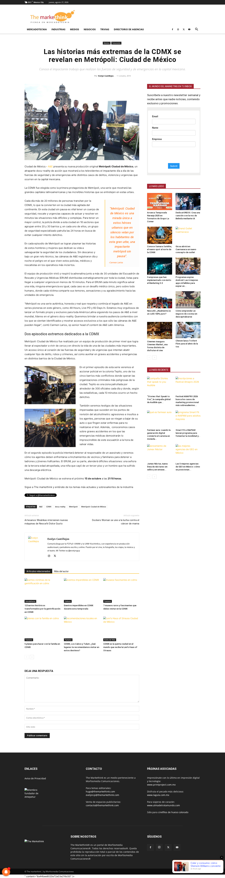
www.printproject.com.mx (161, 784)
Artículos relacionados (38, 571)
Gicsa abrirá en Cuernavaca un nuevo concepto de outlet (186, 249)
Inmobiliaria (30, 601)
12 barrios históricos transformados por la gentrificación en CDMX (42, 608)
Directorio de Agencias (129, 29)
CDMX (48, 506)
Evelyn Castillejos (105, 76)
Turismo (107, 601)
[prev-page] (27, 657)
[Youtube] (189, 29)
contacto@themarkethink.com (102, 805)
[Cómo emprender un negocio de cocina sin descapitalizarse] (188, 299)
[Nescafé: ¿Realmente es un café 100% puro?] (159, 299)
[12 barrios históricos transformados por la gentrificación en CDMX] (42, 590)
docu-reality (60, 506)
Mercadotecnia (37, 29)
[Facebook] (172, 29)
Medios (74, 29)
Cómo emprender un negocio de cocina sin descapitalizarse (186, 314)
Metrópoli (73, 506)
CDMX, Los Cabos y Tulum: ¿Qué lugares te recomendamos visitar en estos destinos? (81, 647)
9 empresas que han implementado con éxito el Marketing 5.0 (159, 280)
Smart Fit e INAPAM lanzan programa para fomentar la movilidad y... (188, 433)
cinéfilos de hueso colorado (173, 812)
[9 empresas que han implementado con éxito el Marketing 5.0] (159, 266)
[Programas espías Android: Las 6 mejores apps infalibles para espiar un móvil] (188, 266)
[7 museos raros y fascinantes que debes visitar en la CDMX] (121, 590)
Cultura (68, 601)
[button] (196, 29)
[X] (183, 29)
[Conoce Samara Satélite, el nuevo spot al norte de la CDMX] (159, 235)
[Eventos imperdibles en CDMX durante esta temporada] (82, 590)
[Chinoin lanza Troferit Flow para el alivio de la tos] (188, 330)
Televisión (116, 43)
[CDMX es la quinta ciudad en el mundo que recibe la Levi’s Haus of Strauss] (121, 629)
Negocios (90, 29)
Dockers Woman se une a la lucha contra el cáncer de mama (115, 522)
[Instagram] (178, 29)
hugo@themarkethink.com (100, 791)
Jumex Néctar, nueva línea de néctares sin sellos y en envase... (157, 466)
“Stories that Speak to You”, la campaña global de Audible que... (158, 399)
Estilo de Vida (109, 640)
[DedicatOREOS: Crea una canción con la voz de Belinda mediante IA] (188, 201)
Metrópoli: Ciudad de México (93, 506)
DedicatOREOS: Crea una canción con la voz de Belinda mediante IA (188, 215)
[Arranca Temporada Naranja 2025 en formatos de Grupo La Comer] (159, 201)
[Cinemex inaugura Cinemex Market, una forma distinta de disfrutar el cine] (159, 330)
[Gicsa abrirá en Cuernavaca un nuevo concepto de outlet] (188, 235)
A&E (50, 166)
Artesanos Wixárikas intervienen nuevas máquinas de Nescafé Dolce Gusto (46, 522)
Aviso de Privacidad (35, 778)
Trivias (104, 29)
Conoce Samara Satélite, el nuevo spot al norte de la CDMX (159, 249)
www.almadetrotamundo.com (163, 805)
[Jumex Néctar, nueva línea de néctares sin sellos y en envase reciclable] (159, 452)
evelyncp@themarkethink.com (102, 795)
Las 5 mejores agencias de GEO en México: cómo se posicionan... (188, 466)
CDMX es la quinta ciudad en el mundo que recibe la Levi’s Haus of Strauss (120, 647)
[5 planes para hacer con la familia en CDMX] (42, 629)
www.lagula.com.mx (158, 795)
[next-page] (32, 657)
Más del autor (61, 571)
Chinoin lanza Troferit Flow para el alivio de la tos (187, 343)
